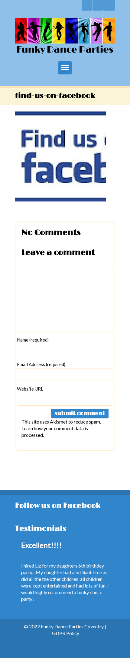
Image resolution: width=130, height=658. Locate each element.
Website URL (30, 388)
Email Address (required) (41, 364)
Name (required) (33, 339)
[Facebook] (98, 5)
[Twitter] (109, 5)
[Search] (87, 5)
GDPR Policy (65, 633)
